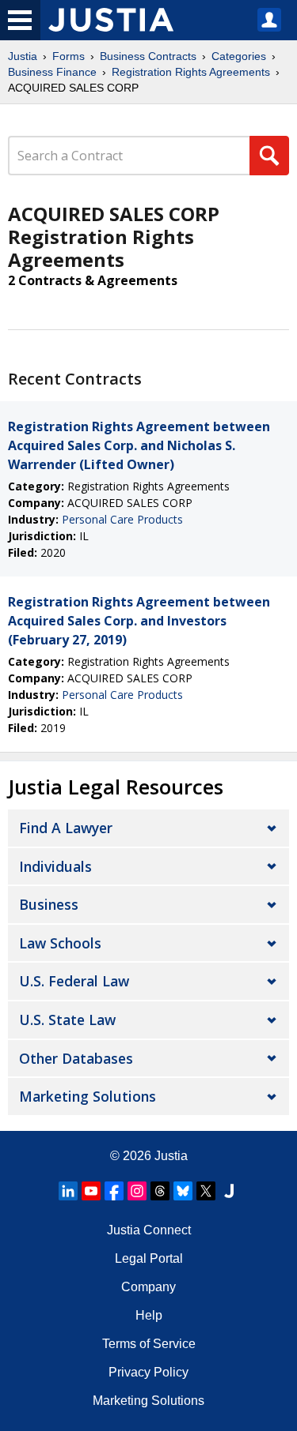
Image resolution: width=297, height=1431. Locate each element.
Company (148, 1287)
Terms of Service (149, 1343)
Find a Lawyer (65, 827)
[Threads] (159, 1190)
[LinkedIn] (68, 1190)
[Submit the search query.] (269, 155)
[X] (205, 1190)
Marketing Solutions (87, 1096)
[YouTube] (91, 1190)
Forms (68, 56)
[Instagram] (137, 1190)
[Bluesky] (182, 1190)
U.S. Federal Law (74, 980)
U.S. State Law (67, 1019)
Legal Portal (149, 1258)
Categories (238, 56)
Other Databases (76, 1058)
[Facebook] (114, 1190)
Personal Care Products (122, 519)
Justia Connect (149, 1230)
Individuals (55, 866)
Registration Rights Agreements (191, 72)
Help (148, 1315)
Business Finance (52, 72)
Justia (22, 56)
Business (48, 904)
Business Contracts (148, 56)
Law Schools (60, 942)
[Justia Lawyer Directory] (228, 1190)
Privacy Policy (148, 1372)
